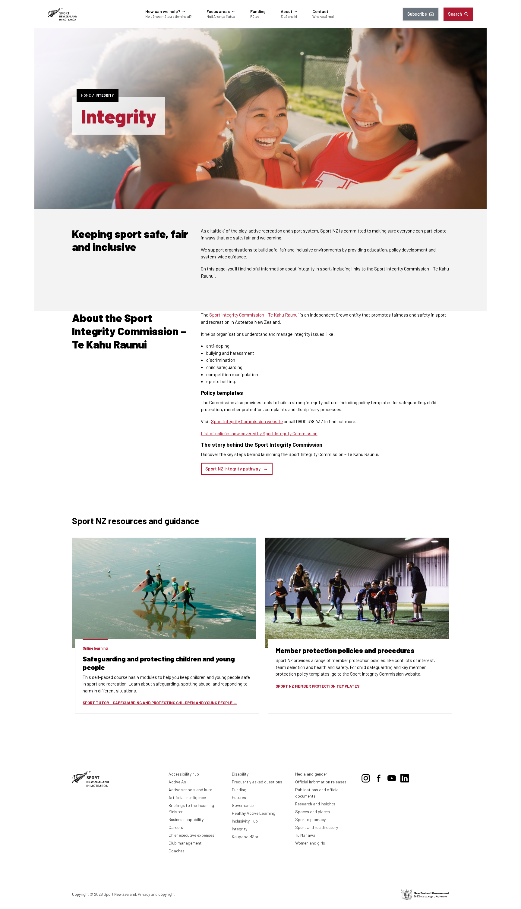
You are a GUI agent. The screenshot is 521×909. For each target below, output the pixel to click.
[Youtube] (391, 777)
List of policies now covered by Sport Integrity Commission (259, 433)
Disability (240, 773)
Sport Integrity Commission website (247, 421)
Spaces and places (312, 811)
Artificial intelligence (187, 797)
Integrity (105, 95)
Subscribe (417, 14)
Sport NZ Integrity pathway (232, 468)
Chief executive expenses (191, 835)
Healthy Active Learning (253, 813)
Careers (176, 827)
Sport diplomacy (310, 819)
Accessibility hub (184, 773)
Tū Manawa (305, 835)
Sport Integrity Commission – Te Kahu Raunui (254, 314)
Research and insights (315, 803)
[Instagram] (366, 777)
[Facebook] (378, 777)
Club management (185, 842)
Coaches (177, 850)
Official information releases (320, 781)
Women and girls (310, 842)
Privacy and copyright (156, 894)
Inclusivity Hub (245, 820)
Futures (239, 797)
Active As (177, 781)
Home (86, 95)
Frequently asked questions (257, 781)
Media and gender (311, 773)
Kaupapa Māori (245, 836)
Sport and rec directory (316, 827)
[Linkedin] (404, 777)
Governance (243, 805)
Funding (239, 789)
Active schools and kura (190, 789)
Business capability (186, 819)
